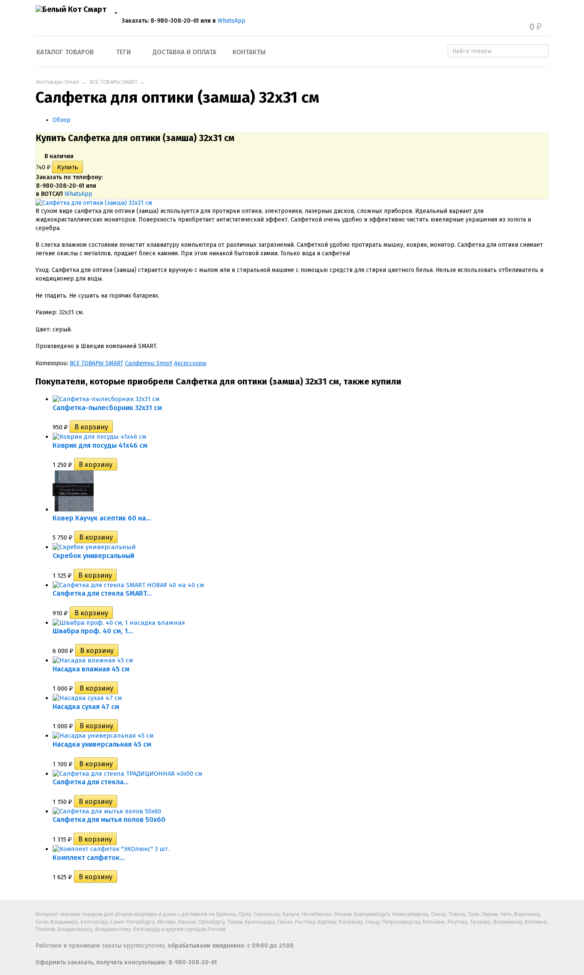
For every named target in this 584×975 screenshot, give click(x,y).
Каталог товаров (65, 52)
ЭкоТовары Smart (57, 82)
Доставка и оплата (184, 52)
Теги (123, 52)
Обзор (62, 120)
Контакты (249, 52)
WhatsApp (231, 20)
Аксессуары (190, 363)
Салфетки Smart (148, 363)
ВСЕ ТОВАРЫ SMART (114, 82)
